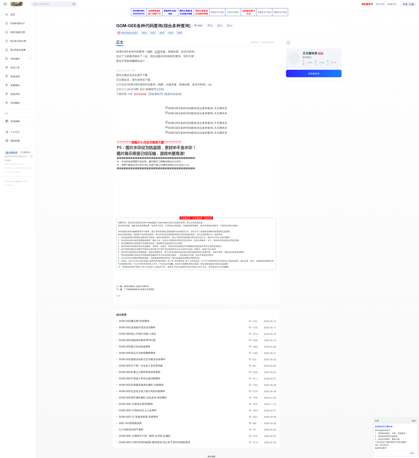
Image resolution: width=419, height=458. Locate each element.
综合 (153, 32)
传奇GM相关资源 (129, 32)
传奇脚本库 (313, 73)
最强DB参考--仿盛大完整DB (136, 286)
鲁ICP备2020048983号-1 (16, 156)
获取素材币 (367, 4)
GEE (179, 32)
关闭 (414, 420)
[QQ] (11, 152)
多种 (162, 32)
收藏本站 (392, 4)
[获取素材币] (156, 94)
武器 (157, 51)
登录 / (406, 4)
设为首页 (380, 4)
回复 (118, 295)
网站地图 (211, 456)
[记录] (160, 89)
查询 (144, 32)
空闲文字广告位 (217, 12)
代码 (170, 32)
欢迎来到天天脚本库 (384, 426)
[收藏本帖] (288, 42)
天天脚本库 (25, 152)
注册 (411, 4)
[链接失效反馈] (172, 94)
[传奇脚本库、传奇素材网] (17, 4)
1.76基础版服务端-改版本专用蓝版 (139, 289)
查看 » (413, 453)
